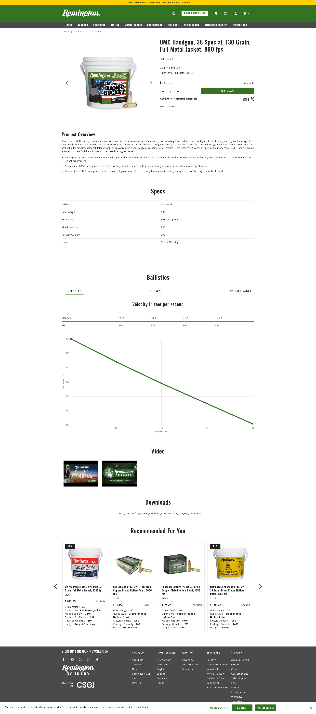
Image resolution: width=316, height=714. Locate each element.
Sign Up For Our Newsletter (85, 652)
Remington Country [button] (216, 25)
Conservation (190, 664)
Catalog (211, 659)
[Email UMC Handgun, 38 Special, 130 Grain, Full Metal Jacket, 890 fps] (245, 99)
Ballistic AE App (216, 678)
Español (161, 673)
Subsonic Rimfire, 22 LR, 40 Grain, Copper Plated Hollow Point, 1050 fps (132, 591)
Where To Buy (215, 673)
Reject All (242, 707)
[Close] (310, 707)
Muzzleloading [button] (133, 25)
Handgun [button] (83, 25)
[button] (216, 14)
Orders (235, 664)
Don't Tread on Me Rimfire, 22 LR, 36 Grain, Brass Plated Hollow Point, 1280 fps (229, 591)
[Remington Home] (81, 13)
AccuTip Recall (240, 659)
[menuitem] (70, 26)
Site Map (236, 701)
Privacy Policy (140, 707)
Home (67, 31)
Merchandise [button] (191, 25)
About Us (137, 659)
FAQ (233, 682)
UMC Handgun (93, 31)
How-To (137, 682)
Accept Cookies (266, 707)
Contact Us (238, 669)
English (161, 669)
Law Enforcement (217, 664)
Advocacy (187, 659)
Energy (155, 291)
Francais (162, 678)
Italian (160, 682)
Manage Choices (219, 707)
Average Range (240, 291)
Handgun (78, 31)
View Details (182, 2)
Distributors (164, 659)
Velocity (74, 291)
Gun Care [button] (173, 25)
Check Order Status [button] (194, 13)
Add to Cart (227, 91)
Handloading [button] (155, 25)
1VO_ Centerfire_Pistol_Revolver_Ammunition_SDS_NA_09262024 (160, 513)
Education (188, 669)
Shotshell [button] (99, 25)
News (135, 669)
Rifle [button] (69, 25)
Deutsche (162, 664)
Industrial (212, 669)
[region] (158, 708)
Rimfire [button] (115, 25)
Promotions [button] (240, 25)
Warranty (236, 696)
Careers (136, 664)
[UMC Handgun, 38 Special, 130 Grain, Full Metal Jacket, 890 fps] (109, 82)
